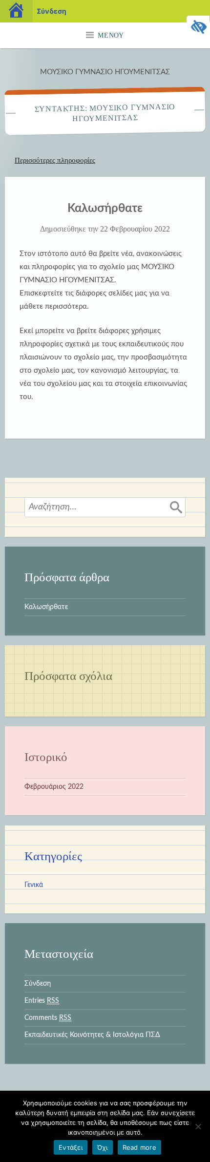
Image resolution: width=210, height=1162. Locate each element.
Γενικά (33, 885)
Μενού (111, 35)
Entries (41, 1000)
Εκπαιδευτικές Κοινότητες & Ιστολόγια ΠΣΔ (92, 1035)
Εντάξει (71, 1147)
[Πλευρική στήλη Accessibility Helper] (198, 27)
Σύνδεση (37, 983)
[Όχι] (198, 1126)
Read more (139, 1147)
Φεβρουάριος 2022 (54, 786)
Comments (47, 1017)
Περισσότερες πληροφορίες (55, 160)
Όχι (102, 1147)
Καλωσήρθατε (105, 208)
